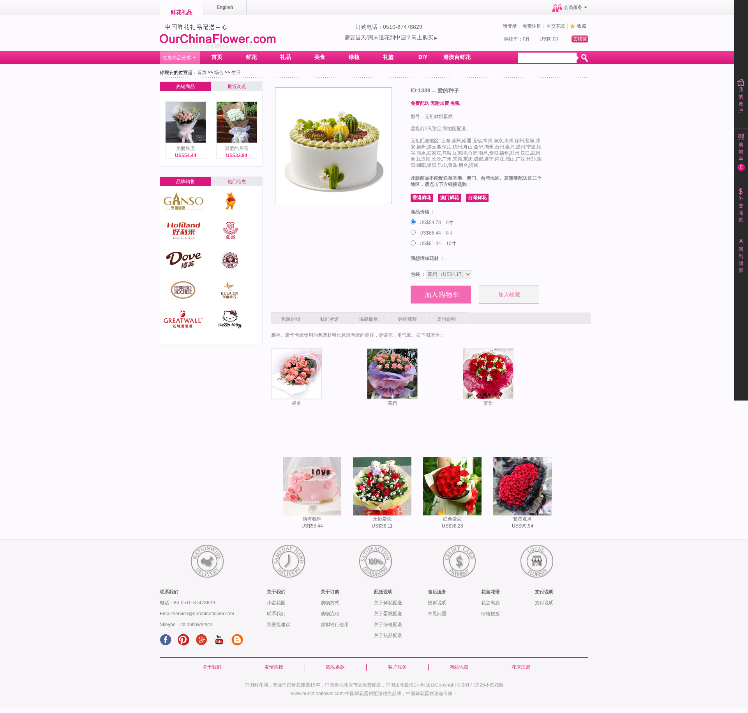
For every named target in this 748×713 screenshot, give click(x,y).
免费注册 (531, 26)
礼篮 (388, 57)
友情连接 (274, 667)
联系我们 (276, 613)
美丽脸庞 (185, 148)
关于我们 (212, 667)
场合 (219, 72)
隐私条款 (335, 667)
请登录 (510, 26)
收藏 (581, 26)
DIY (422, 57)
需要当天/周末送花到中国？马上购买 (391, 37)
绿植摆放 (490, 613)
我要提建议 (278, 624)
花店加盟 (521, 667)
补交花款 (556, 26)
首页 (217, 57)
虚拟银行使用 (335, 624)
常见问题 (437, 613)
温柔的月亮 (236, 148)
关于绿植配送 (388, 624)
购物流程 (330, 613)
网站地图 (459, 667)
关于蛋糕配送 (388, 613)
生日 (236, 72)
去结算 (580, 39)
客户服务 (397, 667)
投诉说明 (437, 602)
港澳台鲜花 (457, 57)
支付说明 (544, 602)
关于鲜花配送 (388, 602)
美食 (319, 57)
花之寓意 (490, 602)
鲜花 (251, 57)
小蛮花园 (276, 602)
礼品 (285, 57)
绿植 (354, 57)
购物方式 (330, 602)
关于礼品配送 (388, 635)
